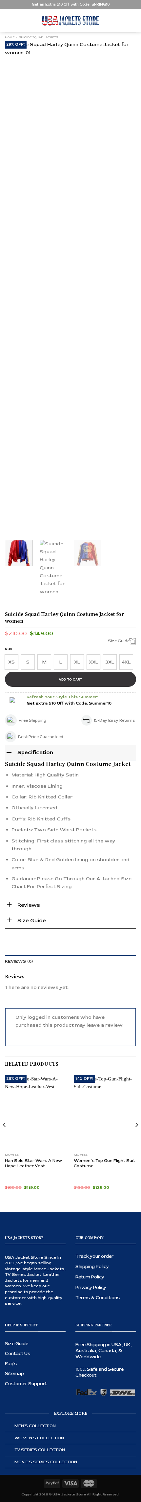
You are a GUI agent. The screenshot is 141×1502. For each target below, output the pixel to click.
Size (8, 648)
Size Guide (16, 1343)
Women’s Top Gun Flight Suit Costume (104, 1163)
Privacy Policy (90, 1287)
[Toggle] (9, 1426)
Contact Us (17, 1353)
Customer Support (26, 1383)
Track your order (94, 1256)
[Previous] (16, 287)
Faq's (11, 1363)
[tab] (70, 961)
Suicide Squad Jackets (38, 37)
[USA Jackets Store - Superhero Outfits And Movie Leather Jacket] (70, 20)
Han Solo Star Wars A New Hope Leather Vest (33, 1163)
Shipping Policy (92, 1266)
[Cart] (133, 20)
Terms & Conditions (97, 1297)
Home (9, 37)
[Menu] (8, 21)
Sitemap (14, 1373)
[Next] (125, 287)
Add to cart (70, 679)
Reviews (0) (19, 961)
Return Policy (89, 1277)
